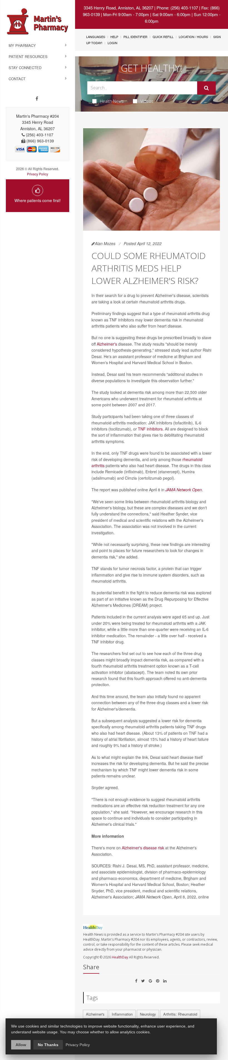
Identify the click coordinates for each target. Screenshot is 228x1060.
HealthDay (120, 957)
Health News (112, 101)
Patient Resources (28, 56)
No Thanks (48, 1045)
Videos (146, 101)
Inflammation (122, 1014)
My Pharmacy (22, 45)
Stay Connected (25, 67)
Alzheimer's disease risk (143, 847)
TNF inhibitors (150, 429)
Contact (17, 78)
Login (112, 43)
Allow (21, 1045)
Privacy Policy (37, 174)
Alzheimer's (107, 344)
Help (114, 36)
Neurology (148, 1014)
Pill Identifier (135, 36)
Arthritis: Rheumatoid (180, 1014)
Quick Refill (163, 36)
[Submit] (206, 88)
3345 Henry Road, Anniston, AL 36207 (118, 8)
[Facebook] (37, 98)
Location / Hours (193, 36)
